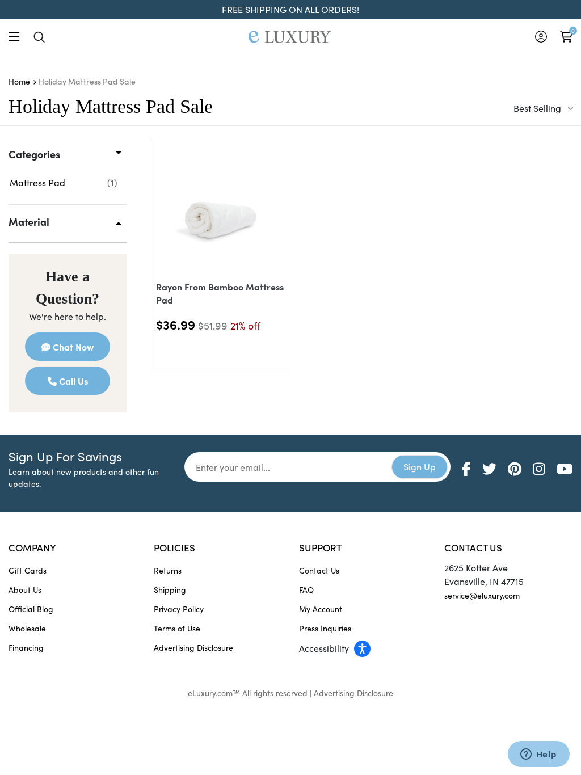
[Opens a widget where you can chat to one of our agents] (538, 755)
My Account (320, 609)
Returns (168, 570)
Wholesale (27, 628)
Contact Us (319, 570)
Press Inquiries (325, 628)
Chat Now (72, 346)
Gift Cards (28, 570)
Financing (26, 647)
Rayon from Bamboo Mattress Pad (220, 293)
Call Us (72, 380)
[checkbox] (63, 182)
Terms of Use (177, 628)
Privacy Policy (179, 609)
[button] (363, 648)
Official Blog (31, 609)
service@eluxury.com (482, 595)
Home (19, 81)
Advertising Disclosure (193, 647)
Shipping (170, 589)
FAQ (306, 589)
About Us (25, 589)
